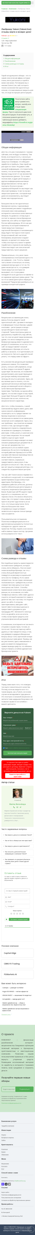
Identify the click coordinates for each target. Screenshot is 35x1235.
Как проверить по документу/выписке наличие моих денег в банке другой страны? (17, 861)
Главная (4, 9)
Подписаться (24, 1089)
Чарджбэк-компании (7, 1126)
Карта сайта (5, 1192)
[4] (20, 914)
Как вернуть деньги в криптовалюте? (17, 846)
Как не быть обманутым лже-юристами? (18, 840)
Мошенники (5, 1164)
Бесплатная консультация (17, 753)
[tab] (17, 835)
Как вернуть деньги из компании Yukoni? (18, 835)
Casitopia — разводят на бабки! (12, 988)
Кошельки (4, 1149)
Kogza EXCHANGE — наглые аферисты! (15, 991)
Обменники (5, 1155)
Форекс (3, 1135)
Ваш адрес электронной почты (14, 741)
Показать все (6, 1014)
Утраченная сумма (10, 725)
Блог (2, 1169)
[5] (22, 914)
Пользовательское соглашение (11, 1197)
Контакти (4, 1166)
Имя (5, 733)
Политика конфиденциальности (11, 1103)
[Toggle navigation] (32, 3)
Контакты (4, 1177)
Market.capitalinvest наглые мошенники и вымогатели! (15, 1009)
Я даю (17, 748)
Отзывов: (4, 38)
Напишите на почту (13, 1181)
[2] (14, 914)
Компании (12, 9)
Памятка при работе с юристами (17, 775)
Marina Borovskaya (17, 804)
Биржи (3, 1152)
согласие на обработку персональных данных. (19, 748)
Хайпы (3, 1140)
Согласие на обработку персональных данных (15, 1200)
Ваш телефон (8, 717)
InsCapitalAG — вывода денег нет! (13, 999)
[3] (17, 914)
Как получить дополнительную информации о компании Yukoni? (16, 853)
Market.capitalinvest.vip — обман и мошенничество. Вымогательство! (13, 1004)
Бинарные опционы (7, 1137)
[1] (11, 914)
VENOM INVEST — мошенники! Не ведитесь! (16, 995)
